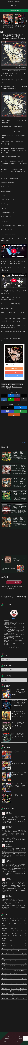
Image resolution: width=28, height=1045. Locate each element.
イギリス (9, 386)
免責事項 (7, 1038)
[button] (24, 399)
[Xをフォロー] (7, 407)
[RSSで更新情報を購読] (14, 414)
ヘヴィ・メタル (6, 388)
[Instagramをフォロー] (7, 411)
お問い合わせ (21, 1038)
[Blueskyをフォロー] (20, 407)
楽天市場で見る (14, 372)
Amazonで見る (14, 368)
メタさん (14, 618)
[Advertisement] (14, 429)
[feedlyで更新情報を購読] (20, 411)
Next (27, 21)
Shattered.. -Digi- (9, 364)
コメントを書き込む (14, 582)
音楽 (4, 386)
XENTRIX (5, 384)
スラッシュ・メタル (17, 386)
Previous (1, 21)
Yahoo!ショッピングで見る (14, 375)
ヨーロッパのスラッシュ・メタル (16, 384)
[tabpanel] (8, 20)
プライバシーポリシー (20, 1036)
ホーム (7, 1036)
